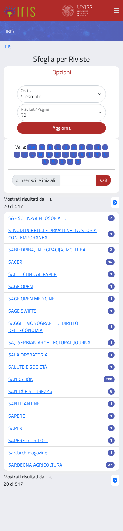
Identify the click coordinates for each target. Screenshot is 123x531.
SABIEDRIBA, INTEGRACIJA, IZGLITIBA (47, 249)
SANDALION (20, 379)
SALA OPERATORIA (28, 354)
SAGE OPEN (20, 286)
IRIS (8, 46)
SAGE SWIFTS (22, 310)
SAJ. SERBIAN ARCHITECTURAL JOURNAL (50, 342)
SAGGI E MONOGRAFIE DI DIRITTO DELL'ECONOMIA (43, 326)
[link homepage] (22, 11)
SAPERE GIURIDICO (28, 440)
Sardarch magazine (27, 452)
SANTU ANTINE (24, 403)
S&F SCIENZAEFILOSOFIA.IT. (37, 218)
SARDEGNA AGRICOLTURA (35, 464)
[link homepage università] (77, 11)
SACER (15, 262)
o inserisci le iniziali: (36, 180)
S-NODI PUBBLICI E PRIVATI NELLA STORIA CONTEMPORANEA (52, 234)
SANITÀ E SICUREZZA (30, 391)
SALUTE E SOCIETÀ (27, 367)
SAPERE (16, 415)
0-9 (32, 147)
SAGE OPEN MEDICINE (31, 298)
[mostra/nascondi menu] (116, 11)
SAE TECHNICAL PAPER (32, 274)
